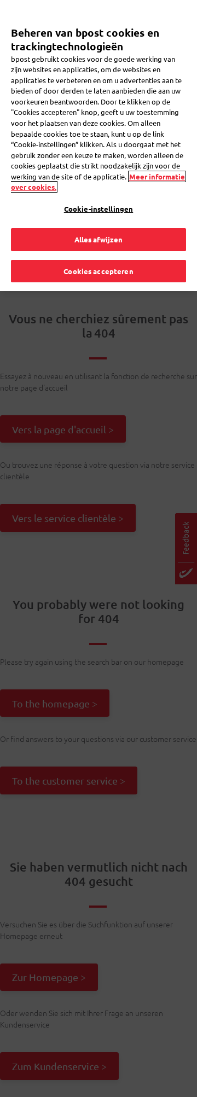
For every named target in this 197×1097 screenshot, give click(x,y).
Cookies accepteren (98, 271)
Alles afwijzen (98, 239)
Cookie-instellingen (98, 208)
